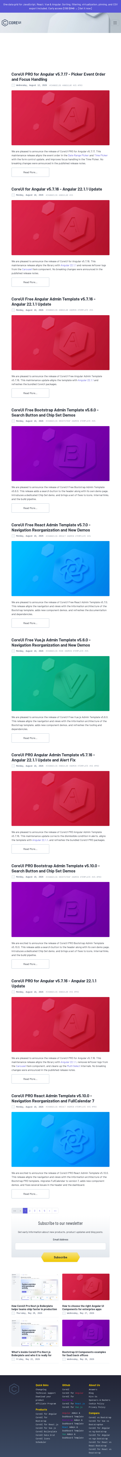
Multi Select (73, 1066)
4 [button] (39, 1210)
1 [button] (25, 1210)
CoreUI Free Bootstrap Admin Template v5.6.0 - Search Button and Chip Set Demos (55, 412)
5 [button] (44, 1210)
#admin (72, 310)
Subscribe (60, 1257)
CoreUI (65, 1389)
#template (83, 310)
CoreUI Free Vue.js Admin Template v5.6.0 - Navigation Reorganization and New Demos (51, 642)
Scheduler (41, 1442)
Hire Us (93, 1396)
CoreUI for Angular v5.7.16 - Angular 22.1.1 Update (57, 188)
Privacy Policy (97, 1407)
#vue (61, 651)
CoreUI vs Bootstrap (100, 1417)
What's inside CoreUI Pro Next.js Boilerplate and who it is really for (31, 1353)
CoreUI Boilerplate (46, 1432)
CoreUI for (73, 1393)
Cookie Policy (96, 1404)
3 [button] (34, 1210)
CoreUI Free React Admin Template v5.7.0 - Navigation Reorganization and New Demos (51, 527)
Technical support (46, 1393)
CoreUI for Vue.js (46, 1428)
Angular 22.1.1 (68, 265)
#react (62, 536)
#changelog (55, 85)
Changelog (41, 1389)
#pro (80, 85)
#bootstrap (65, 421)
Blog (91, 1393)
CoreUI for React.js (47, 1424)
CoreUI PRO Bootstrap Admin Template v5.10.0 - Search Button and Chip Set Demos (56, 868)
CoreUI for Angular (46, 1414)
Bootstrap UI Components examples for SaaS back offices (84, 1353)
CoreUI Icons (43, 1439)
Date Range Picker (78, 155)
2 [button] (29, 1210)
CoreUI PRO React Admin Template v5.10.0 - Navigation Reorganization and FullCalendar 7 (53, 1098)
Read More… (30, 172)
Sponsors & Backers (99, 1400)
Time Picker (101, 155)
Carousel (27, 269)
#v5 (74, 85)
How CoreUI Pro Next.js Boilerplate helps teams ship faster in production (34, 1307)
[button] (49, 1210)
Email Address (60, 1239)
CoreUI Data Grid (45, 1435)
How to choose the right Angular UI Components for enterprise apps (83, 1307)
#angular (67, 85)
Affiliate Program (46, 1404)
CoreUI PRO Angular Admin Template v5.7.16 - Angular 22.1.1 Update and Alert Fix (53, 757)
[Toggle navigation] (115, 23)
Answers (93, 1389)
